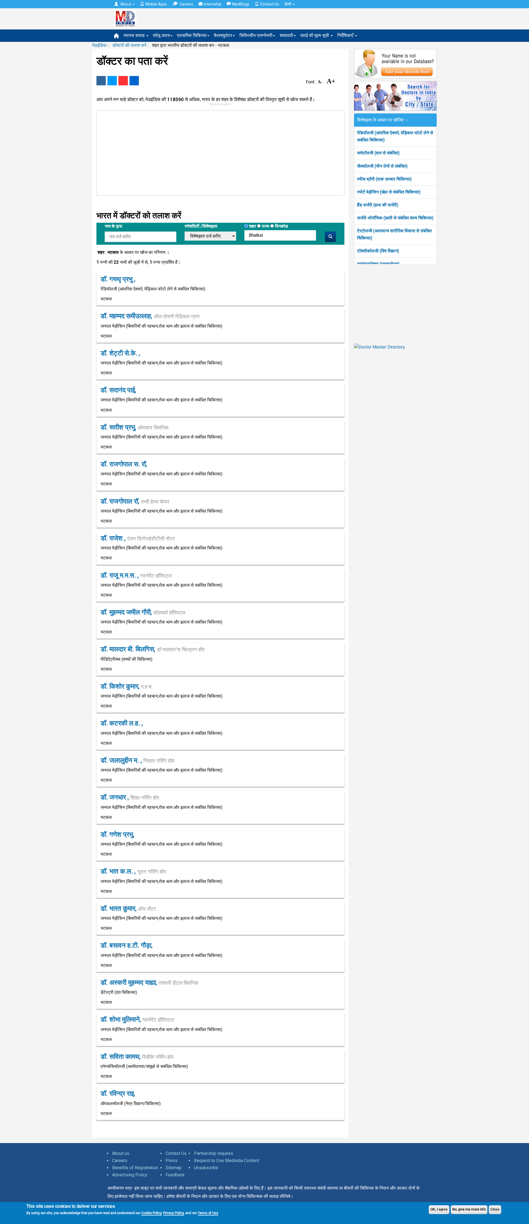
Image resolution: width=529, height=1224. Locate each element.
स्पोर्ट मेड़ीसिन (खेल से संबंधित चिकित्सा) (388, 192)
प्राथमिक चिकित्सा (192, 35)
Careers (186, 4)
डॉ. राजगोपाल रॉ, (135, 501)
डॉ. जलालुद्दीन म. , (137, 760)
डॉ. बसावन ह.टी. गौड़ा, (126, 945)
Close (495, 1209)
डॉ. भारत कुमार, (128, 908)
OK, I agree (439, 1209)
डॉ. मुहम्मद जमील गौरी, (143, 612)
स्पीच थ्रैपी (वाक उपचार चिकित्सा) (384, 179)
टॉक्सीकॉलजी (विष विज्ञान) (378, 251)
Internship (212, 4)
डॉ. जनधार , (130, 797)
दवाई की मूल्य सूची (315, 35)
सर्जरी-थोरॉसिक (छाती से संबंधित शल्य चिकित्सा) (395, 218)
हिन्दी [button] (288, 4)
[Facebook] (101, 80)
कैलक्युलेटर (223, 35)
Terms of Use (208, 1213)
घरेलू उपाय (161, 35)
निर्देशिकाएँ (345, 35)
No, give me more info (469, 1209)
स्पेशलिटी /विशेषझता (201, 226)
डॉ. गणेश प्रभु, (117, 834)
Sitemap (174, 1167)
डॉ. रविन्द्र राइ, (118, 1093)
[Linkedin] (134, 80)
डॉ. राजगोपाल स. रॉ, (124, 464)
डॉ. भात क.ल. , (133, 871)
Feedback (175, 1174)
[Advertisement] (218, 152)
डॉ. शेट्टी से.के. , (120, 353)
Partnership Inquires (213, 1153)
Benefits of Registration (135, 1167)
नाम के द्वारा (113, 226)
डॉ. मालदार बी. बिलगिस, (152, 649)
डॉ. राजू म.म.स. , (136, 575)
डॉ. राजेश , (138, 538)
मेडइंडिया (99, 45)
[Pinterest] (123, 80)
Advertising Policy (129, 1174)
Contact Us (269, 4)
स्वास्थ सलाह (134, 35)
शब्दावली (286, 35)
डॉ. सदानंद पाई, (118, 390)
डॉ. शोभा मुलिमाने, (137, 1019)
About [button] (126, 4)
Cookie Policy (151, 1213)
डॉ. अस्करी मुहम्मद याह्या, (149, 982)
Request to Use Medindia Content (226, 1160)
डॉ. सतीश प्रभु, (135, 427)
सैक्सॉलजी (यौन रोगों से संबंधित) (382, 166)
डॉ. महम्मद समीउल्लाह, (150, 316)
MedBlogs (240, 4)
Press (171, 1160)
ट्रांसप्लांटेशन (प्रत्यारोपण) (378, 263)
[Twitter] (112, 80)
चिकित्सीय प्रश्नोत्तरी (255, 35)
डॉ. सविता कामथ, (137, 1056)
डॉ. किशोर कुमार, (127, 686)
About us (120, 1153)
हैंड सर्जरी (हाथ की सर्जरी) (377, 205)
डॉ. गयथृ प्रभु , (118, 279)
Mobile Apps (156, 4)
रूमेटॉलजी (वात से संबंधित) (378, 153)
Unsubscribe (206, 1167)
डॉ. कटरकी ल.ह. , (122, 723)
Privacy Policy (173, 1213)
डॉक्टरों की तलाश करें (129, 45)
